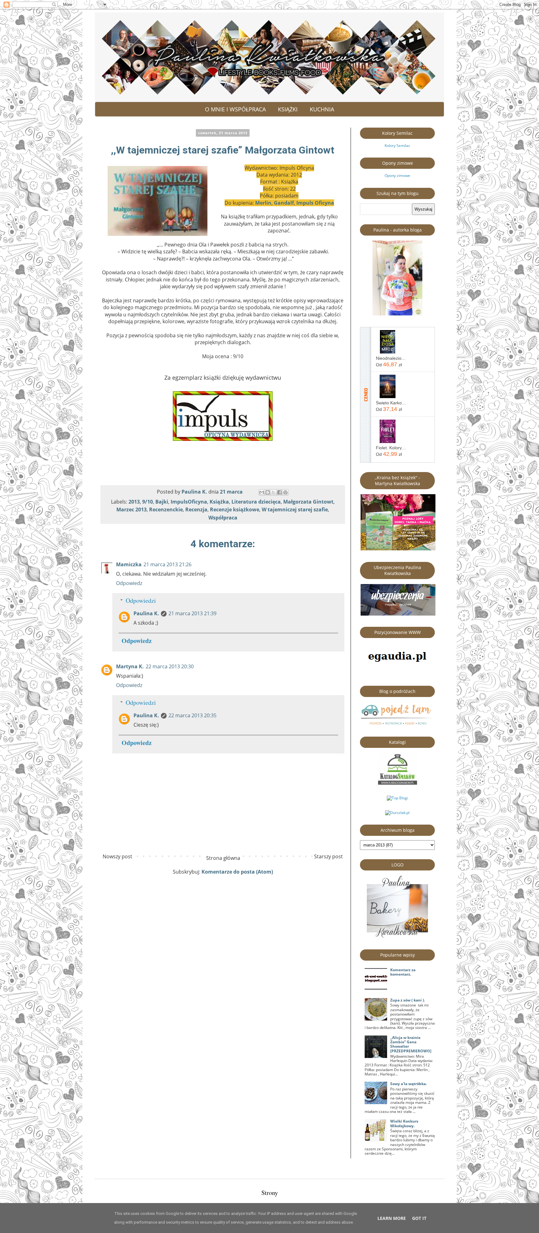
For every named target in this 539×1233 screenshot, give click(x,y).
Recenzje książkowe (234, 509)
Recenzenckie (166, 509)
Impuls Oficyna (315, 202)
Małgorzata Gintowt (308, 501)
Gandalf (284, 202)
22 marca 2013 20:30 (170, 666)
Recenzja (196, 509)
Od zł (389, 364)
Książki (288, 109)
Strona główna (223, 858)
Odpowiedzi (141, 600)
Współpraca (222, 517)
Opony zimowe (397, 175)
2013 (134, 501)
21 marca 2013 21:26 (167, 564)
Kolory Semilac (397, 145)
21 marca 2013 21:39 (192, 613)
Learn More (391, 1218)
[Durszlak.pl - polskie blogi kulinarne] (397, 812)
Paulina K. (146, 613)
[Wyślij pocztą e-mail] (262, 492)
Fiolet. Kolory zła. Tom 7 (391, 448)
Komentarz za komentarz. (402, 972)
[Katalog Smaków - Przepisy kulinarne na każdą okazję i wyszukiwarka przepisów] (397, 783)
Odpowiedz (129, 583)
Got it (419, 1218)
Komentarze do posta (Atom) (237, 871)
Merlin (263, 202)
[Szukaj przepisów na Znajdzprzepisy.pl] (397, 798)
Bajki (161, 501)
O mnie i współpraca (235, 109)
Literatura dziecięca (256, 501)
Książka (219, 501)
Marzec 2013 (131, 509)
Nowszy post (117, 856)
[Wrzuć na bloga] (268, 492)
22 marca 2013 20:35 (192, 715)
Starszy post (328, 856)
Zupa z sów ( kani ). (407, 1000)
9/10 (147, 501)
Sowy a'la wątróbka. (408, 1083)
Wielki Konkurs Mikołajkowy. (404, 1123)
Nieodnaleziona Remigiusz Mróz (391, 358)
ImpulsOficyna (189, 501)
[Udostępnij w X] (273, 492)
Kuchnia (322, 109)
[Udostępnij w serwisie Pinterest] (285, 492)
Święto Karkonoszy (391, 403)
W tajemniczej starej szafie (295, 509)
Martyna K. (130, 666)
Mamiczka (129, 564)
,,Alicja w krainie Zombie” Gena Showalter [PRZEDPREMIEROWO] (410, 1044)
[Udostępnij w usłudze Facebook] (279, 492)
